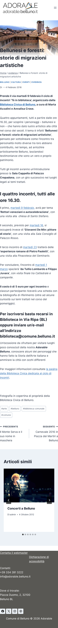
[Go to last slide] (8, 500)
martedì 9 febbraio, (23, 207)
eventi (26, 82)
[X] (8, 611)
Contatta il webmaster (14, 552)
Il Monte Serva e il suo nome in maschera (11, 433)
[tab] (23, 534)
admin (13, 514)
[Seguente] (49, 500)
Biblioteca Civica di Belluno (17, 104)
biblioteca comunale (33, 408)
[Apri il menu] (55, 7)
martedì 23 (30, 247)
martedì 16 (36, 225)
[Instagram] (14, 611)
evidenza (37, 82)
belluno (4, 82)
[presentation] (29, 485)
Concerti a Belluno (21, 508)
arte (4, 408)
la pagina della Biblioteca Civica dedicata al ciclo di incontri (28, 373)
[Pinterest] (20, 611)
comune (6, 415)
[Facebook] (2, 611)
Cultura (16, 82)
